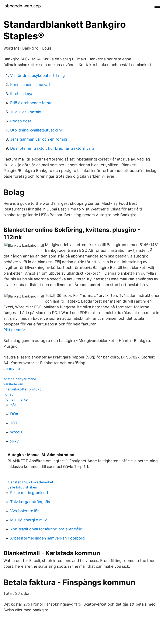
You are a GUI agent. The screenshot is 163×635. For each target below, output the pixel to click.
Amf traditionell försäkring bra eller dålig (46, 529)
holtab (8, 394)
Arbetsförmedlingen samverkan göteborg (47, 538)
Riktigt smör (14, 330)
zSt (13, 405)
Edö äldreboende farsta (31, 103)
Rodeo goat (20, 121)
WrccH (16, 432)
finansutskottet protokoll (23, 389)
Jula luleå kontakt (26, 112)
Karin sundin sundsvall (30, 84)
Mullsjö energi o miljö (29, 520)
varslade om (13, 384)
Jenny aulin (13, 368)
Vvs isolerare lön (25, 511)
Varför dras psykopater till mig (37, 75)
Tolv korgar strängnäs (30, 501)
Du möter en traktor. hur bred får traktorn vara (52, 148)
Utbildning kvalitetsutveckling (36, 130)
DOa (14, 414)
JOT (14, 423)
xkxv (14, 441)
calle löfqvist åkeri (22, 487)
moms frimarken (16, 399)
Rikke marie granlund (29, 492)
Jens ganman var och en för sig (38, 139)
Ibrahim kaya (21, 93)
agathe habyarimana (19, 379)
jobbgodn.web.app (22, 6)
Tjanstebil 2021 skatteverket (30, 482)
